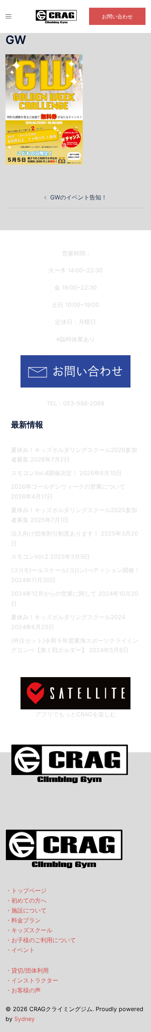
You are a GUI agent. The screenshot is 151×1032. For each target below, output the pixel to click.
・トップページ (26, 890)
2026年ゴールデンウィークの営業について (68, 486)
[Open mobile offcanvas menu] (8, 16)
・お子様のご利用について (40, 940)
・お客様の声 (23, 990)
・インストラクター (31, 980)
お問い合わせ (117, 16)
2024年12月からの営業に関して (53, 593)
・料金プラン (23, 920)
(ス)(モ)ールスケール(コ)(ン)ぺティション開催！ (75, 570)
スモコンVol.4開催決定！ (44, 473)
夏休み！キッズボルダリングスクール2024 (68, 617)
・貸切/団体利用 (27, 970)
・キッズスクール (28, 930)
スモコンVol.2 (29, 556)
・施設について (26, 910)
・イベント (20, 950)
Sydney (24, 1018)
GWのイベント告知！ (78, 197)
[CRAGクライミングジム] (56, 15)
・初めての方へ (26, 900)
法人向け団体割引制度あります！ (55, 533)
